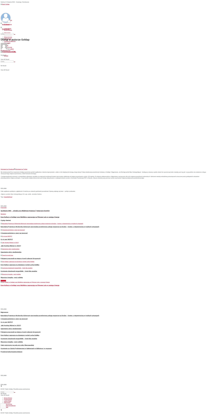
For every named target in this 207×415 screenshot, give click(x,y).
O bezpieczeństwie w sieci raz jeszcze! (14, 233)
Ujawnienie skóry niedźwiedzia (11, 252)
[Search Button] (14, 34)
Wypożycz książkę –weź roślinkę (12, 277)
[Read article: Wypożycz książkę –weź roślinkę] (103, 274)
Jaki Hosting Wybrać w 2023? (11, 246)
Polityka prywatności (10, 405)
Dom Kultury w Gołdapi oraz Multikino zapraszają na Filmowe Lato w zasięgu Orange (30, 285)
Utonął (10, 197)
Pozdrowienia (8, 399)
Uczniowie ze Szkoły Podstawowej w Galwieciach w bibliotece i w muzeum (26, 348)
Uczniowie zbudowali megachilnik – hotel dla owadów (19, 271)
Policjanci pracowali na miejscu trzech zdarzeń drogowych (21, 258)
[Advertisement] (30, 8)
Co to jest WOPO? (7, 239)
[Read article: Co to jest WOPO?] (103, 236)
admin (12, 49)
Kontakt (6, 56)
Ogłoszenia (7, 402)
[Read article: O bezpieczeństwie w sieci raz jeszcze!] (103, 230)
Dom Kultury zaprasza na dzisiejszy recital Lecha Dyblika (20, 265)
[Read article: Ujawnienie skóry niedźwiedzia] (103, 249)
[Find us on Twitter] (1, 386)
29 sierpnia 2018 (5, 50)
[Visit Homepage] (5, 4)
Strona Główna (8, 398)
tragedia (6, 197)
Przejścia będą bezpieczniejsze (11, 352)
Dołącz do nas (8, 404)
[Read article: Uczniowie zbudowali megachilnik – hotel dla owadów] (103, 268)
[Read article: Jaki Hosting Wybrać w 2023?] (103, 242)
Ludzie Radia (7, 401)
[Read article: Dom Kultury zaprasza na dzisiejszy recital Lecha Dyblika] (103, 261)
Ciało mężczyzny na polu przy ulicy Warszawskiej (17, 345)
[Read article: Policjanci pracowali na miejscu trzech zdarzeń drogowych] (103, 255)
